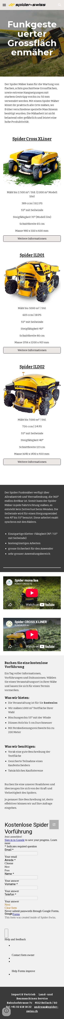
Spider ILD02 (32, 366)
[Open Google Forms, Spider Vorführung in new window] (54, 824)
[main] (32, 38)
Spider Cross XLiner (32, 139)
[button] (4, 5)
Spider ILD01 (32, 255)
